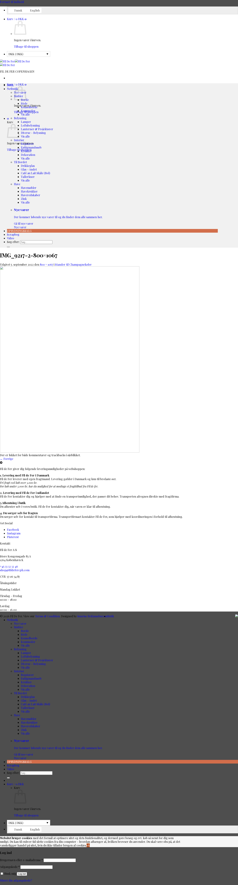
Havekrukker (29, 191)
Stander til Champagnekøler (73, 264)
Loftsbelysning (30, 125)
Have (17, 184)
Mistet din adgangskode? (16, 880)
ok (88, 845)
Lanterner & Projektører (37, 129)
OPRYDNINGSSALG (19, 231)
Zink (24, 199)
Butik (10, 85)
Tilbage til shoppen (26, 46)
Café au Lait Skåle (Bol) (35, 173)
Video (10, 238)
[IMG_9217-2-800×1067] (69, 451)
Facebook (13, 529)
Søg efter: (13, 242)
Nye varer (58, 218)
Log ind (22, 874)
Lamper (26, 122)
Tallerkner (28, 177)
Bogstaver (27, 144)
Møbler (18, 627)
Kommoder (28, 111)
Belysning (20, 118)
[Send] (8, 246)
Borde (25, 631)
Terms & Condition (47, 616)
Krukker (26, 151)
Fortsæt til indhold (12, 2)
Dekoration (28, 155)
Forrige (6, 459)
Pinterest (13, 537)
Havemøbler (28, 188)
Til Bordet (20, 162)
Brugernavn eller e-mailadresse (21, 860)
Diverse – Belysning (33, 133)
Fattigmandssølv (31, 147)
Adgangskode (10, 867)
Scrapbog (13, 234)
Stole (24, 103)
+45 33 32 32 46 (9, 566)
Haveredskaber (30, 195)
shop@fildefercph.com (14, 570)
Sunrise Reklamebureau (92, 616)
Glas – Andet (29, 169)
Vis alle (25, 114)
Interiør (19, 140)
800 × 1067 (46, 264)
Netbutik (12, 89)
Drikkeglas (28, 166)
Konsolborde (29, 107)
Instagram (13, 533)
